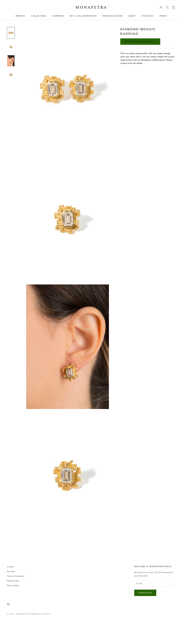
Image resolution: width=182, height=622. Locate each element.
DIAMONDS (58, 16)
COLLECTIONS (39, 16)
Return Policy (13, 585)
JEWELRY (20, 16)
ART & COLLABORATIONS (83, 16)
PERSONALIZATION (112, 16)
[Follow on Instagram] (8, 604)
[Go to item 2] (11, 47)
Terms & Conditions (15, 576)
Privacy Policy (13, 581)
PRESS (163, 16)
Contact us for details (140, 42)
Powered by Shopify (40, 614)
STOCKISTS (147, 16)
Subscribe (145, 593)
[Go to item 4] (11, 75)
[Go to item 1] (11, 33)
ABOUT (132, 16)
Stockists (11, 571)
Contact (10, 567)
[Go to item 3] (11, 61)
